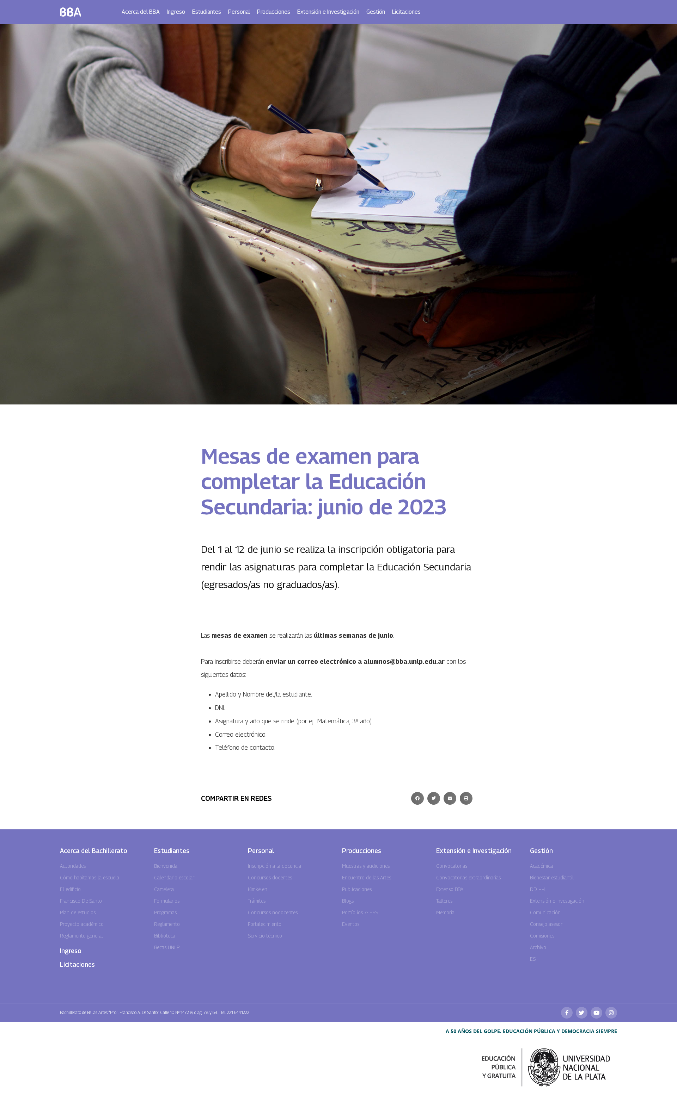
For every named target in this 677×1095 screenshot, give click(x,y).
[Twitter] (581, 1013)
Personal (239, 11)
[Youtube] (596, 1013)
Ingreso (176, 11)
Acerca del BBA (141, 11)
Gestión (375, 11)
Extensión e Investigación (328, 11)
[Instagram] (611, 1013)
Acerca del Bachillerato (93, 850)
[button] (417, 798)
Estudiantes (206, 11)
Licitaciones (406, 11)
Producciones (273, 11)
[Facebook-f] (567, 1013)
